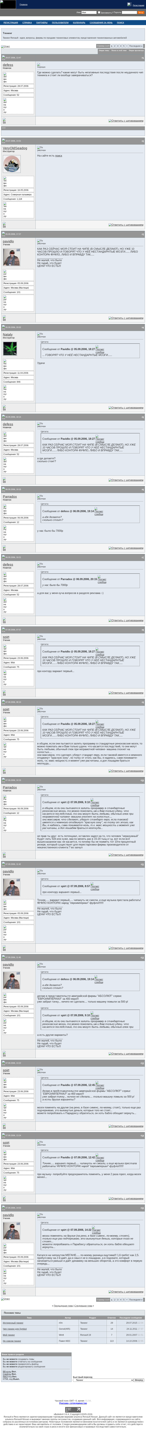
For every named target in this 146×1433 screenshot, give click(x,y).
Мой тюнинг (9, 1335)
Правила (23, 4)
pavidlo (8, 241)
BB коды (7, 1371)
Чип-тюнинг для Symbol (15, 1329)
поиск (58, 155)
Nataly (8, 334)
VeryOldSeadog (15, 148)
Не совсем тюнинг (12, 1341)
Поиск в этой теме (119, 50)
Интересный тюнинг (13, 1323)
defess (8, 65)
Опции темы (104, 50)
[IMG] (5, 1376)
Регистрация (138, 5)
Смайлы (7, 1374)
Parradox (10, 496)
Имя (79, 12)
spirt (6, 637)
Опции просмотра (136, 50)
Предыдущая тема (63, 1306)
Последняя (135, 46)
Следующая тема (83, 1306)
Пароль (117, 12)
